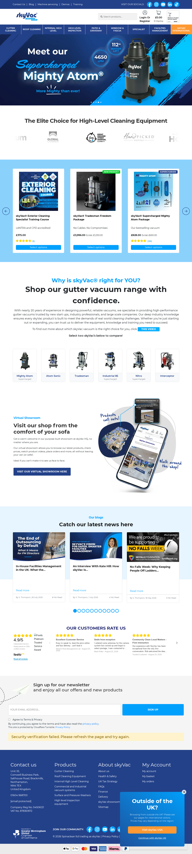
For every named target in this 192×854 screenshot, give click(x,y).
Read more (22, 590)
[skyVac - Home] (27, 17)
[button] (91, 102)
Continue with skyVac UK (152, 838)
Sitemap (103, 807)
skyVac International (181, 29)
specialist (139, 29)
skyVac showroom (109, 801)
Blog (31, 4)
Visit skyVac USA (152, 829)
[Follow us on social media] (90, 829)
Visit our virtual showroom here (42, 471)
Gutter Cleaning (10, 29)
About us (103, 771)
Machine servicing (48, 4)
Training (77, 4)
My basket (148, 776)
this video (148, 329)
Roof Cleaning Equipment (70, 776)
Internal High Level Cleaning (71, 781)
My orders (148, 781)
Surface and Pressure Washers (72, 795)
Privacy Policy (62, 727)
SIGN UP (153, 709)
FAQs (101, 786)
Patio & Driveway (96, 29)
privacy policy (90, 723)
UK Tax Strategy (107, 781)
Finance (103, 791)
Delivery (103, 796)
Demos (65, 4)
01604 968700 (19, 795)
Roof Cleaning (32, 29)
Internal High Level (53, 29)
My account (149, 771)
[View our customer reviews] (173, 17)
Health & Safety (107, 776)
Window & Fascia (117, 29)
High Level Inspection (74, 29)
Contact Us (19, 4)
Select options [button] (38, 247)
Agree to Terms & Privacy (27, 719)
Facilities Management (160, 29)
